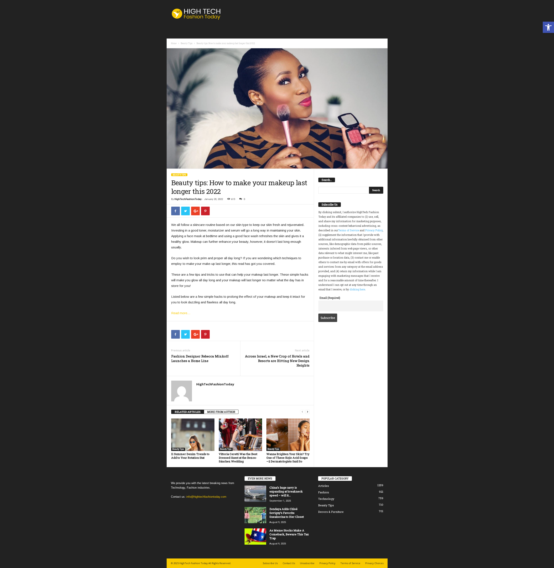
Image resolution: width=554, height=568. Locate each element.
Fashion (323, 492)
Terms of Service (348, 230)
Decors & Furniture (331, 512)
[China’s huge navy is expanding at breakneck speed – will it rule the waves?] (255, 494)
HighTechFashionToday (187, 199)
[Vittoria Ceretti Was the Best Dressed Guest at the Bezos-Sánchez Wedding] (240, 434)
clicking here (357, 289)
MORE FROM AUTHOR (221, 412)
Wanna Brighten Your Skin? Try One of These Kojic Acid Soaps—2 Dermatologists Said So (287, 457)
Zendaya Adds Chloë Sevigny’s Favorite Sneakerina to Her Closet (286, 513)
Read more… (180, 313)
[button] (548, 27)
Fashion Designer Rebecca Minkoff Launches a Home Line (200, 358)
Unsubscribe (307, 563)
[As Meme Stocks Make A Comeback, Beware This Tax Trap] (255, 536)
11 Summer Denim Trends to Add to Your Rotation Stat (190, 456)
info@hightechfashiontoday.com (206, 496)
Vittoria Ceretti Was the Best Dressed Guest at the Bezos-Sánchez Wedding (238, 457)
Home (174, 43)
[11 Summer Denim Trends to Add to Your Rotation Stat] (192, 434)
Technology (326, 499)
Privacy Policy (374, 230)
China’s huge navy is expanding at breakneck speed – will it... (286, 491)
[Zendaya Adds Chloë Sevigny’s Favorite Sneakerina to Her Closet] (255, 515)
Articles (323, 486)
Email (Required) (329, 297)
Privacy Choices (374, 563)
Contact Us (289, 563)
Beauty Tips (186, 43)
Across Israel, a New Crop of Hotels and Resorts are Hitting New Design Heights (277, 360)
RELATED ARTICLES (188, 412)
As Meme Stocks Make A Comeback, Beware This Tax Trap (289, 534)
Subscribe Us (270, 563)
